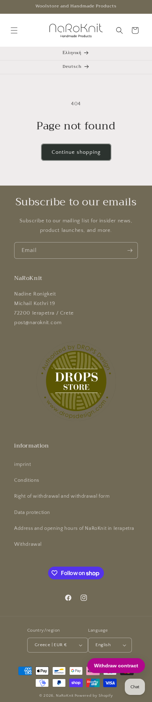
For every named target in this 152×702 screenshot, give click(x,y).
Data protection (32, 512)
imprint (22, 464)
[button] (14, 30)
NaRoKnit (65, 696)
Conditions (26, 480)
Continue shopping (76, 152)
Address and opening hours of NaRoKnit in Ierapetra (74, 528)
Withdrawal (28, 544)
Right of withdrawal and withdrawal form (62, 496)
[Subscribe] (130, 250)
